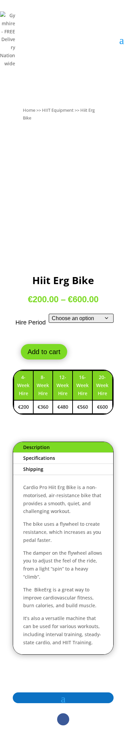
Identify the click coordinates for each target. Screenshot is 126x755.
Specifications (39, 458)
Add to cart (44, 351)
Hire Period (30, 322)
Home (29, 110)
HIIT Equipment (58, 110)
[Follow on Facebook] (63, 719)
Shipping (33, 469)
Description (36, 447)
